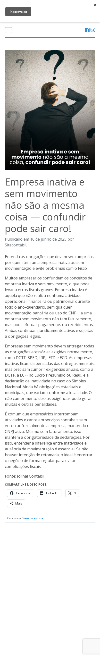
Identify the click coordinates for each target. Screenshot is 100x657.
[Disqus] (50, 591)
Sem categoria (32, 518)
